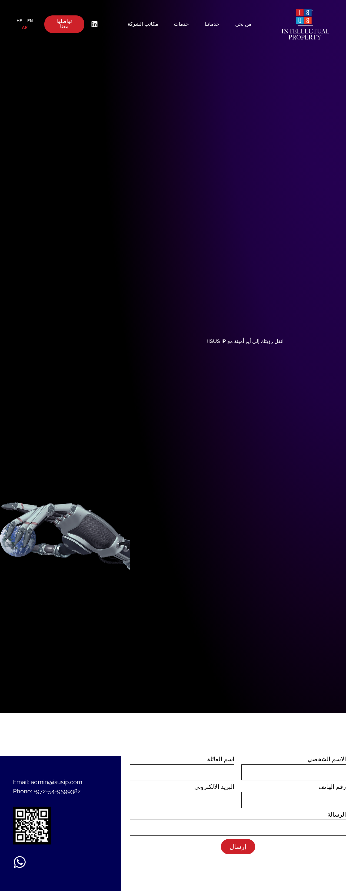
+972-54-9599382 (57, 791)
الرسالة (336, 814)
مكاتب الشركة (143, 24)
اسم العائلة (220, 759)
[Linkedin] (94, 24)
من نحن (243, 24)
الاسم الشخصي (327, 759)
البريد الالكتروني (214, 787)
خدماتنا (212, 24)
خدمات (181, 24)
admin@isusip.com (56, 782)
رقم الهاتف (332, 787)
